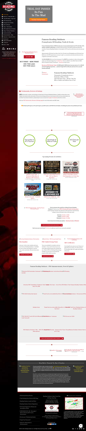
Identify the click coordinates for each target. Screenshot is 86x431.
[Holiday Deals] (36, 299)
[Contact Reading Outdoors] (7, 49)
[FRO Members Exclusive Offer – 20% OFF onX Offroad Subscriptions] (36, 321)
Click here (48, 228)
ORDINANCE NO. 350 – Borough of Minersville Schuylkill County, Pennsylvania (28, 412)
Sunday (72, 220)
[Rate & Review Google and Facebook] (78, 94)
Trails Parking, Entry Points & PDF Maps (29, 398)
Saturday (68, 220)
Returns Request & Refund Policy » (52, 415)
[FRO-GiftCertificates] (74, 238)
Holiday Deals (36, 307)
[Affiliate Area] (49, 428)
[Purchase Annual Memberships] (29, 52)
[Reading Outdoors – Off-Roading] (51, 239)
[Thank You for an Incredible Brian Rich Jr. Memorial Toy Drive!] (57, 299)
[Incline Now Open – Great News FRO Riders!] (57, 276)
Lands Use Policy (5, 58)
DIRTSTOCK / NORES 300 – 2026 (52, 197)
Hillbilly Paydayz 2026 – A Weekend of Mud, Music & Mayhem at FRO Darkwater (32, 176)
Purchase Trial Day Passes (38, 19)
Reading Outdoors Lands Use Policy (28, 401)
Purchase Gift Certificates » (52, 413)
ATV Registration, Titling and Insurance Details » (51, 416)
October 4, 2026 (65, 216)
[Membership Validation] (50, 428)
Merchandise (23, 242)
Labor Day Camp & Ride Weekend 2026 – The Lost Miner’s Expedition (52, 176)
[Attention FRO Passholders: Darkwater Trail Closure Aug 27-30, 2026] (36, 276)
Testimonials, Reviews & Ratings (31, 91)
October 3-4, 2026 (66, 218)
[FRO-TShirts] (29, 239)
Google (49, 97)
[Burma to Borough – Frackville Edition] (32, 189)
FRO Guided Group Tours (50, 242)
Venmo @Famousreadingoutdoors (60, 366)
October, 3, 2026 (65, 215)
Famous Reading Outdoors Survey (77, 330)
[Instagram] (11, 49)
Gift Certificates (69, 243)
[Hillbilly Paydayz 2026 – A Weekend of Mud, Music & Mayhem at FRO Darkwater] (32, 167)
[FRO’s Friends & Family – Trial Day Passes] (34, 207)
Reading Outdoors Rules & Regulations (29, 404)
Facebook (55, 97)
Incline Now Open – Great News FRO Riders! (57, 285)
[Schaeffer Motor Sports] (56, 350)
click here (61, 62)
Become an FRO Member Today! (49, 65)
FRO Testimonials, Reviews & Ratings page (33, 100)
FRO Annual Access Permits (26, 395)
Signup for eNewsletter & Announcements (26, 423)
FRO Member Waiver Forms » (51, 418)
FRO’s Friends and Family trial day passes (69, 209)
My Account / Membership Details (28, 417)
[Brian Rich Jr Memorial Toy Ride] (25, 366)
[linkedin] (13, 49)
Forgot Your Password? (25, 419)
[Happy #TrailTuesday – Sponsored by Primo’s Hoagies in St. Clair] (57, 321)
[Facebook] (9, 49)
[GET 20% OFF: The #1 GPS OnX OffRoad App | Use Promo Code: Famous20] (74, 349)
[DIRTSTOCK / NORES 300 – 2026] (51, 189)
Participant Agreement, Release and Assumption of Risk (28, 407)
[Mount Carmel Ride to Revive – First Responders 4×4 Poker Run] (70, 167)
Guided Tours (60, 60)
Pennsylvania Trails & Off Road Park (74, 395)
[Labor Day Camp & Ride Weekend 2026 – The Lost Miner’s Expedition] (51, 167)
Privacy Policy (13, 58)
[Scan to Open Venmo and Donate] (78, 366)
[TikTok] (15, 49)
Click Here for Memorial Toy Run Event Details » (25, 370)
